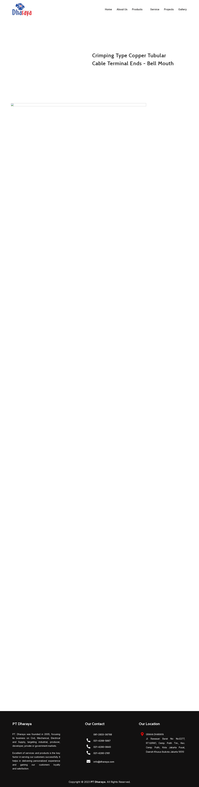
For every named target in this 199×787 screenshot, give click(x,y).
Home (108, 9)
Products (137, 9)
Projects (169, 9)
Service (154, 9)
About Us (122, 9)
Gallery (182, 9)
